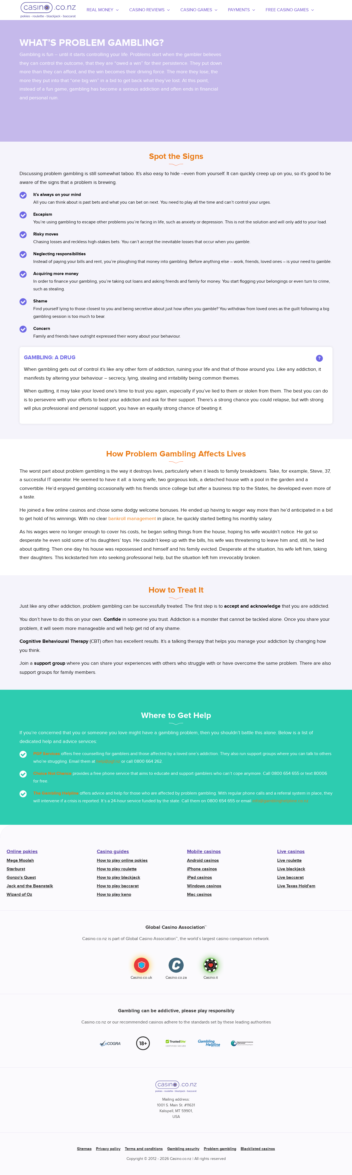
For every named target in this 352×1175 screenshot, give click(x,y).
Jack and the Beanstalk (30, 886)
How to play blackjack (118, 877)
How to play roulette (117, 869)
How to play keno (114, 894)
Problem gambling (220, 1148)
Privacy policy (108, 1148)
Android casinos (203, 860)
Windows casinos (204, 886)
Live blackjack (291, 869)
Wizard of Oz (19, 894)
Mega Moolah (20, 860)
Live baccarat (290, 877)
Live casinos (291, 852)
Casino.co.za (176, 977)
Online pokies (22, 852)
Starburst (16, 869)
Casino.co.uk (141, 977)
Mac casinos (199, 894)
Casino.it (211, 977)
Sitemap (84, 1148)
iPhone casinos (202, 869)
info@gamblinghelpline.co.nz (280, 801)
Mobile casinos (204, 852)
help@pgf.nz (108, 761)
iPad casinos (199, 877)
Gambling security (183, 1148)
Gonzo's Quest (21, 877)
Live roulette (289, 860)
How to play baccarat (118, 886)
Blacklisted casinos (258, 1148)
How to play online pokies (122, 860)
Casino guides (113, 852)
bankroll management (132, 518)
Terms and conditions (144, 1148)
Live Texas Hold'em (296, 886)
